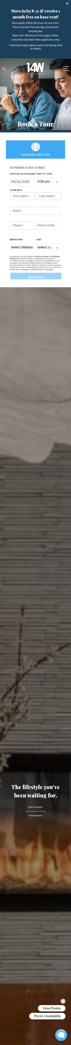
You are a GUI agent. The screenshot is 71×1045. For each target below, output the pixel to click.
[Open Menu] (66, 69)
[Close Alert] (67, 4)
